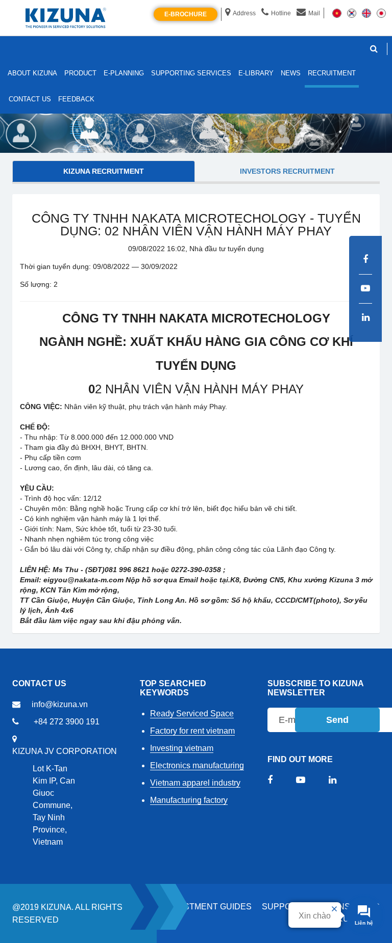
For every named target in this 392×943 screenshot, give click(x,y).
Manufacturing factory (189, 800)
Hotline (281, 13)
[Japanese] (381, 12)
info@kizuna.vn (60, 704)
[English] (366, 12)
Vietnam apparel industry (195, 782)
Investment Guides (208, 906)
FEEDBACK (76, 99)
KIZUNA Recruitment (103, 171)
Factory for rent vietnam (192, 730)
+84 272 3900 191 (67, 721)
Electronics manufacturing (197, 765)
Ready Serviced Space (192, 713)
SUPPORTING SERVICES (191, 73)
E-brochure (185, 14)
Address (244, 13)
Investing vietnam (181, 748)
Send (337, 720)
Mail (314, 13)
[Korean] (351, 12)
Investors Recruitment (287, 171)
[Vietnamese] (336, 12)
